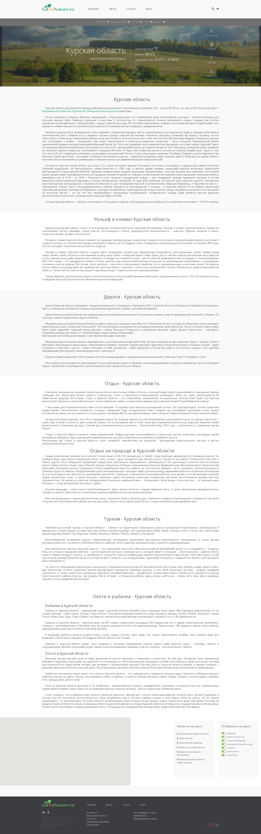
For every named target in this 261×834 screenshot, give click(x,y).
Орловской (78, 111)
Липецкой (92, 111)
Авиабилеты (140, 815)
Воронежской (50, 111)
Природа (231, 733)
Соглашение (92, 824)
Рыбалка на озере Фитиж (191, 747)
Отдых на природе (236, 740)
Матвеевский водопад (190, 742)
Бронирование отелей (145, 818)
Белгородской (109, 111)
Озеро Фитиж (185, 738)
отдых (146, 22)
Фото (149, 9)
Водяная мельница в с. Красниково (189, 753)
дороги (135, 22)
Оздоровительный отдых (240, 744)
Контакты (91, 818)
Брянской (65, 111)
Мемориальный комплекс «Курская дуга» (191, 761)
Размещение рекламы (97, 821)
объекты (157, 22)
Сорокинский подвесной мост (193, 733)
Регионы (93, 9)
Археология (233, 751)
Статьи (131, 9)
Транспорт (232, 755)
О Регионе (101, 22)
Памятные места (235, 736)
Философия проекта (96, 815)
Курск (121, 58)
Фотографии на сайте (145, 812)
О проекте (91, 812)
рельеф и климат (118, 22)
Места (112, 9)
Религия (231, 747)
